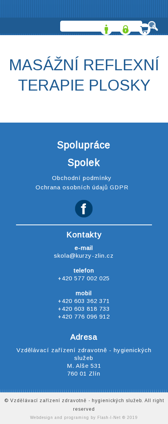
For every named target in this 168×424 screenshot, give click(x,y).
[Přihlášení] (124, 26)
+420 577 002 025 (84, 278)
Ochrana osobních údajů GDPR (82, 187)
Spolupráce (84, 144)
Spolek (84, 162)
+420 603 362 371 (84, 301)
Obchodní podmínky (82, 178)
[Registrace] (105, 26)
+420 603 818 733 (84, 308)
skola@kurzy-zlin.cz (84, 255)
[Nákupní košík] (143, 26)
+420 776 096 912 (84, 316)
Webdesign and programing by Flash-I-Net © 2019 (84, 417)
